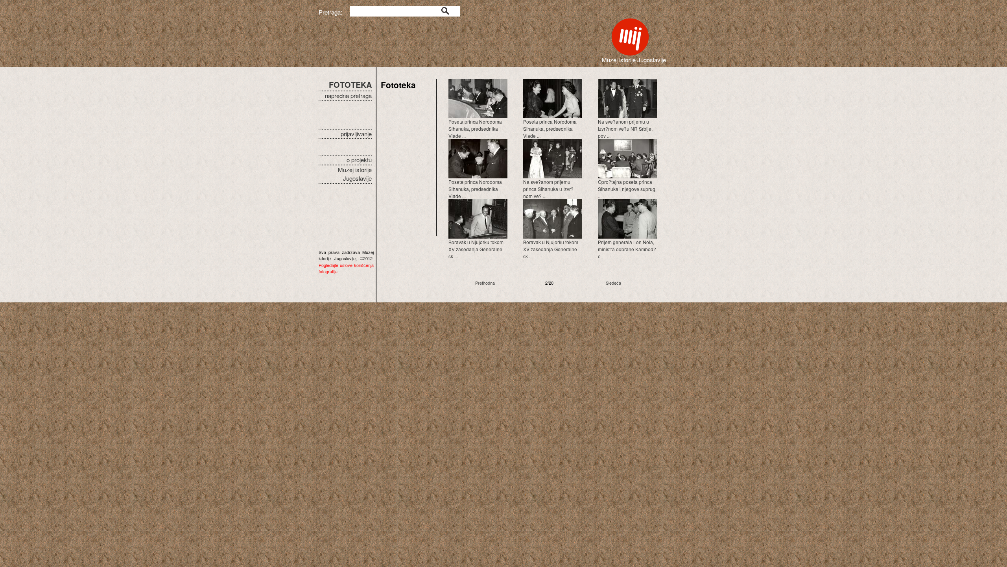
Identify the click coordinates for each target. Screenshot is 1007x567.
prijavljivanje (356, 134)
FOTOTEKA (350, 84)
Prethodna (485, 283)
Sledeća (613, 283)
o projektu (359, 160)
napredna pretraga (348, 95)
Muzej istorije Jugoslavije (355, 174)
